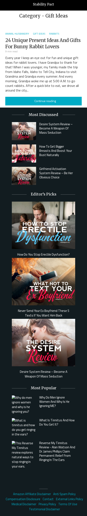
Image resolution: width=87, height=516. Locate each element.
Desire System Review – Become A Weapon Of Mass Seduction (56, 128)
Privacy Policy (47, 504)
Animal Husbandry (17, 34)
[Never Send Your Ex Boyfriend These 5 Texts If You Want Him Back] (43, 281)
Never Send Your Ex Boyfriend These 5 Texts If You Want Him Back (43, 313)
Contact (48, 499)
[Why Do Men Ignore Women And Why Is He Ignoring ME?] (24, 404)
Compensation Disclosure (23, 499)
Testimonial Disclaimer (44, 509)
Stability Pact (43, 4)
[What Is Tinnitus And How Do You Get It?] (24, 427)
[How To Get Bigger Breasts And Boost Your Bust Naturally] (24, 153)
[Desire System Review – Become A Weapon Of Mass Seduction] (24, 131)
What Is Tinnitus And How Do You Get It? (57, 422)
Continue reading (45, 101)
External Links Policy (69, 499)
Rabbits (54, 34)
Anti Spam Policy (64, 494)
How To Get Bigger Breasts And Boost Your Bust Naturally (55, 150)
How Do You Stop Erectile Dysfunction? (43, 254)
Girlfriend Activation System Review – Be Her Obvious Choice (56, 173)
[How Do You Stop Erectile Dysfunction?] (43, 224)
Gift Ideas (39, 34)
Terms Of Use (67, 504)
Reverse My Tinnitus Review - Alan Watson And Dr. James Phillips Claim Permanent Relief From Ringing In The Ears (57, 451)
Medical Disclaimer (24, 504)
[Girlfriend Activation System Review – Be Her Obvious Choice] (24, 176)
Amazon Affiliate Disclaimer (32, 494)
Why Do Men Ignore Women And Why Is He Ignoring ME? (54, 401)
